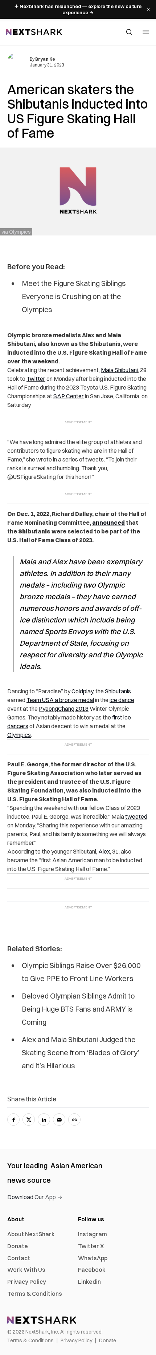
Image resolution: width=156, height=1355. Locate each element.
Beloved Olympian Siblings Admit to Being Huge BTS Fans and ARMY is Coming (78, 1009)
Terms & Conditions (34, 1293)
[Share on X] (28, 1119)
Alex (104, 851)
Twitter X (91, 1246)
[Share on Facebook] (13, 1119)
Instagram (92, 1234)
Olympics (19, 734)
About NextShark (31, 1234)
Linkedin (89, 1281)
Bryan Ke (45, 59)
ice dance (122, 699)
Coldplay (82, 691)
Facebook (92, 1269)
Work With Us (26, 1269)
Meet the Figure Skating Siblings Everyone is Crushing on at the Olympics (74, 296)
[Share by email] (59, 1119)
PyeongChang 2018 (64, 708)
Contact (18, 1258)
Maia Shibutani (119, 370)
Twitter (35, 378)
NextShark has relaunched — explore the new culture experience (78, 9)
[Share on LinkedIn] (44, 1119)
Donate (17, 1246)
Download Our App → (34, 1197)
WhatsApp (92, 1258)
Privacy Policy (26, 1281)
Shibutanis (118, 691)
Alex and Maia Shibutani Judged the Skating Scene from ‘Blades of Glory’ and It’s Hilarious (80, 1052)
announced (108, 522)
